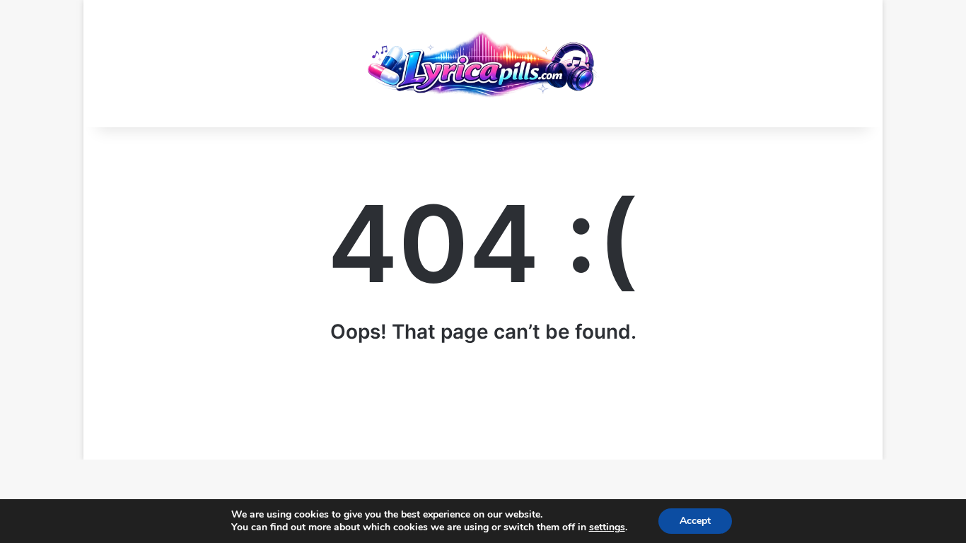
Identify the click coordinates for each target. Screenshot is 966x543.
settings (607, 527)
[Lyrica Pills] (483, 63)
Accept (695, 520)
